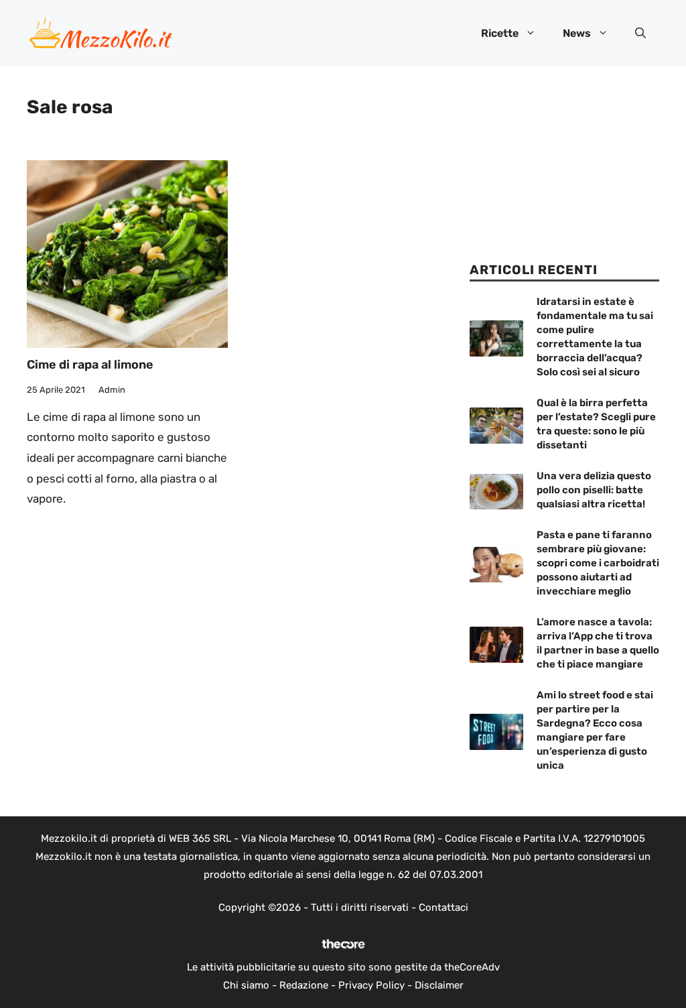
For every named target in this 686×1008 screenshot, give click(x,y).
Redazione (303, 985)
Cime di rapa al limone (90, 364)
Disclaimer (439, 985)
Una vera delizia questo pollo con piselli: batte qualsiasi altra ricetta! (594, 490)
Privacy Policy (371, 985)
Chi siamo (246, 985)
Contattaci (443, 907)
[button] (640, 33)
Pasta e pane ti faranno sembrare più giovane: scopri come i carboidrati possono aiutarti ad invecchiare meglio (598, 563)
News (577, 33)
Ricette (500, 33)
